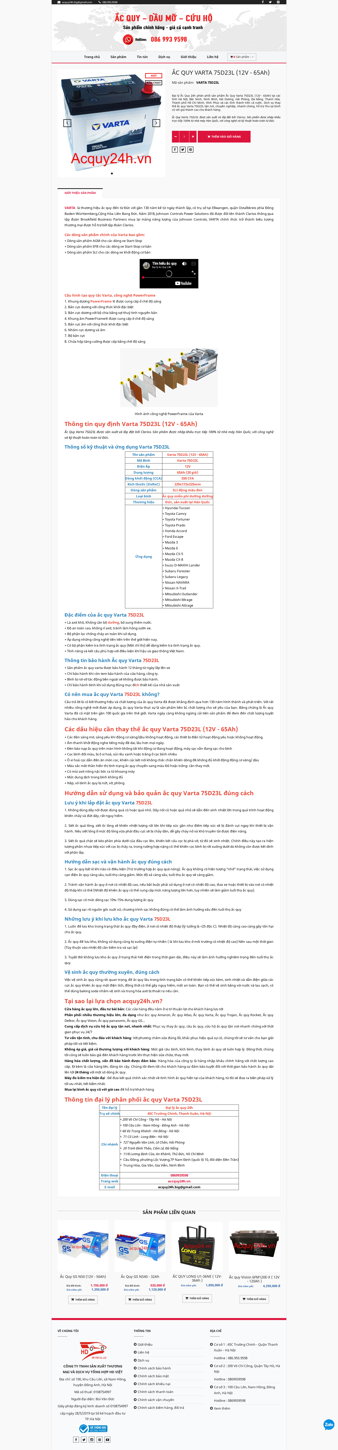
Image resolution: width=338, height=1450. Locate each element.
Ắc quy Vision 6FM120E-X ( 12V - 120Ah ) (197, 1279)
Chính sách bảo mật (153, 1376)
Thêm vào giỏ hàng (226, 136)
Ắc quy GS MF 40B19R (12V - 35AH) (254, 1278)
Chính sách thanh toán (155, 1391)
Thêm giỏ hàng (85, 1299)
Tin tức (142, 57)
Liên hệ (212, 57)
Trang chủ (92, 57)
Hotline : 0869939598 (229, 1379)
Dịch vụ (164, 57)
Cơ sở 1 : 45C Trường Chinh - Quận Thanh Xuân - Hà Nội (246, 1347)
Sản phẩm (118, 57)
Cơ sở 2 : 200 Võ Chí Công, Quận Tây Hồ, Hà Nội (247, 1369)
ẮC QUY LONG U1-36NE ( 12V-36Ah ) (140, 1278)
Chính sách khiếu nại (154, 1384)
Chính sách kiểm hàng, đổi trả (161, 1407)
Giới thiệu (188, 57)
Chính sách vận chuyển (156, 1399)
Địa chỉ (215, 1331)
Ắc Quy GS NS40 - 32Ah (83, 1276)
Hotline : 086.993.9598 (230, 1358)
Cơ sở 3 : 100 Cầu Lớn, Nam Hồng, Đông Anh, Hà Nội (244, 1390)
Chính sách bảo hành (154, 1368)
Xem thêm (222, 1408)
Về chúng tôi (68, 1331)
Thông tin (142, 1331)
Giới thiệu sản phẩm (80, 193)
